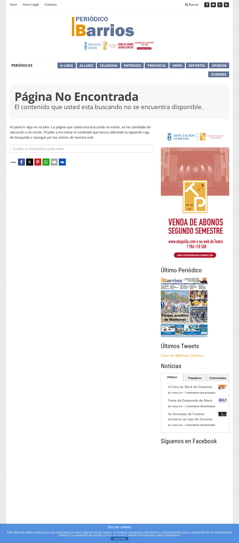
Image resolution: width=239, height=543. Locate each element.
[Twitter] (214, 4)
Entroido (132, 65)
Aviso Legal (31, 4)
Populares (195, 378)
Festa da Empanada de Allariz (190, 400)
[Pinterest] (37, 162)
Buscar (193, 4)
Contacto (51, 4)
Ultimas (172, 377)
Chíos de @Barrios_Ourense (182, 355)
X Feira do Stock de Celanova (190, 387)
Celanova (108, 65)
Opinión (219, 65)
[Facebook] (207, 4)
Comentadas (217, 378)
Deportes (197, 65)
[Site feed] (226, 4)
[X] (29, 162)
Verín (177, 65)
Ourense (218, 74)
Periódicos (21, 65)
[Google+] (220, 4)
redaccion (177, 392)
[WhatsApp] (45, 162)
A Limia (66, 65)
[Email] (54, 162)
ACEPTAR (119, 538)
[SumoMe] (62, 162)
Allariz (86, 65)
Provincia (157, 65)
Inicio (13, 4)
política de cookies (115, 535)
